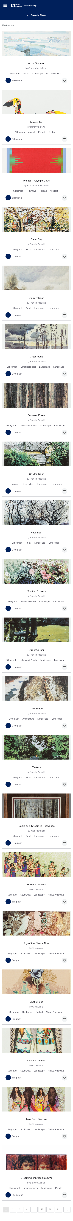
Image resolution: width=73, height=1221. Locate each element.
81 (58, 1209)
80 (50, 1209)
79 (42, 1209)
